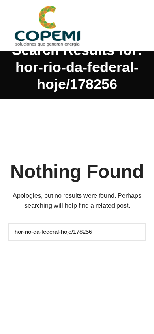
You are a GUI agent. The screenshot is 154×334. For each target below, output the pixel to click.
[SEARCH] (136, 232)
